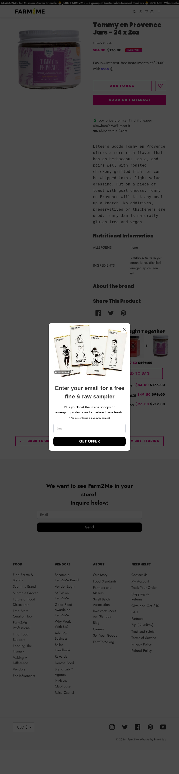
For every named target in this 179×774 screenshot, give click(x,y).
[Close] (124, 329)
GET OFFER (89, 441)
